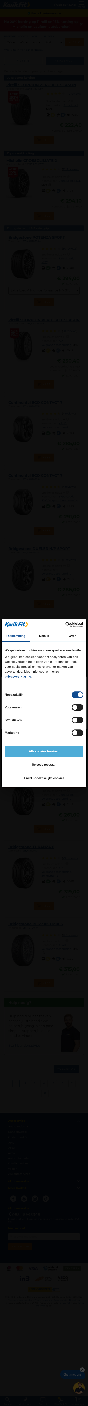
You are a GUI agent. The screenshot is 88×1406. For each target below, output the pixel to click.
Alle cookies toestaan (44, 751)
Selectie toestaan (44, 764)
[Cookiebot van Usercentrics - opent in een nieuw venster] (65, 624)
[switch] (77, 707)
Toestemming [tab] (15, 635)
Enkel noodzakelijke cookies (44, 778)
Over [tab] (72, 635)
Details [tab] (44, 635)
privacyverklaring (18, 676)
